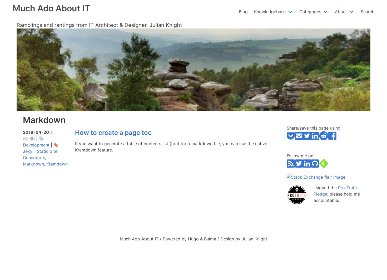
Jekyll (28, 151)
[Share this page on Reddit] (323, 138)
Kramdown (57, 164)
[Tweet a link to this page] (307, 138)
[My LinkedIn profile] (307, 166)
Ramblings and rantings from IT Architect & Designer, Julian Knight (99, 25)
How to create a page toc (113, 132)
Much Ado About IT (51, 8)
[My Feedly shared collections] (323, 166)
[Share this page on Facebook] (332, 138)
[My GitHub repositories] (315, 166)
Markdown (33, 164)
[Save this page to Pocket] (291, 138)
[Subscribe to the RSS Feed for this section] (291, 166)
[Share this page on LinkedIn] (315, 138)
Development (36, 145)
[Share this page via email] (299, 138)
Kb (32, 138)
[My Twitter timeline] (299, 166)
